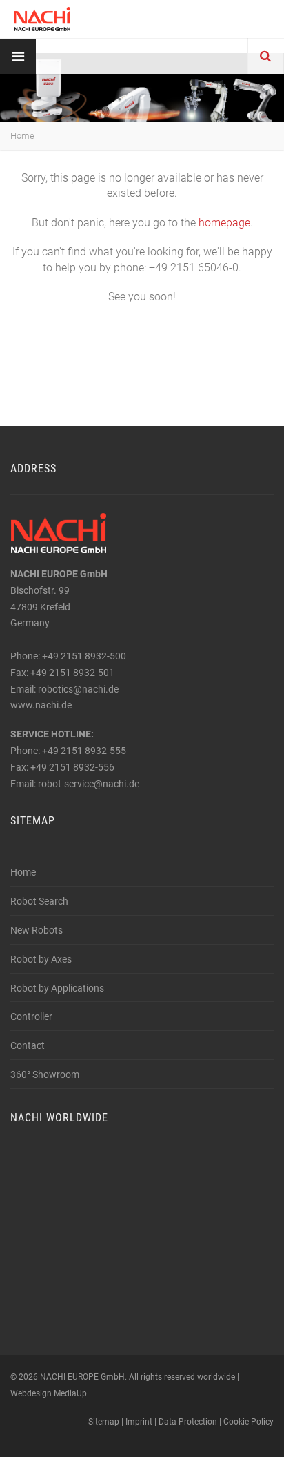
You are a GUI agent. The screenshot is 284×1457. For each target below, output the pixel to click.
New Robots (36, 930)
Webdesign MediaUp (48, 1393)
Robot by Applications (57, 988)
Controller (31, 1016)
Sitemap (103, 1422)
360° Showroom (44, 1074)
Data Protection (188, 1422)
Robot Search (39, 901)
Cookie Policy (248, 1422)
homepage (224, 222)
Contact (27, 1045)
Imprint (138, 1422)
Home (22, 136)
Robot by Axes (41, 959)
